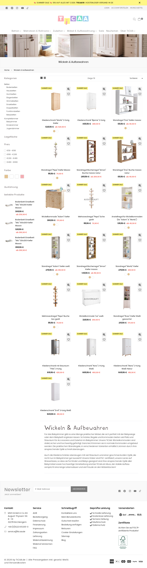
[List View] (44, 78)
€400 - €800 (12, 162)
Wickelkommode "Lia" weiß (91, 316)
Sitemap (65, 536)
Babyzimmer (11, 122)
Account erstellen (119, 8)
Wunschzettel (136, 8)
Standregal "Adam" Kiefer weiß (56, 266)
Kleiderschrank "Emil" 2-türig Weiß (55, 410)
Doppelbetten (12, 108)
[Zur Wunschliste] (68, 94)
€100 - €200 (12, 154)
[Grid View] (41, 78)
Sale (101, 31)
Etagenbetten (12, 97)
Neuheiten (112, 31)
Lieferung (37, 536)
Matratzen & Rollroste (37, 31)
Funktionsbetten (13, 111)
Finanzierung (39, 525)
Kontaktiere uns (69, 513)
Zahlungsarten (40, 533)
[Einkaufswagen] (139, 19)
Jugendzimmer (12, 128)
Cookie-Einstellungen (71, 533)
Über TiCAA (127, 31)
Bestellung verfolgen (71, 525)
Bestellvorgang (40, 517)
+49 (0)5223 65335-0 (18, 527)
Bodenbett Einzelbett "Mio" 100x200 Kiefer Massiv (24, 223)
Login (106, 8)
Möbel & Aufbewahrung (81, 31)
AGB (35, 513)
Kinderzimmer (12, 125)
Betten (16, 31)
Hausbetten (11, 91)
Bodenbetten (11, 87)
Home (6, 70)
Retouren (65, 529)
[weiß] (11, 176)
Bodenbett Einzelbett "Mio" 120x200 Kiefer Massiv (24, 241)
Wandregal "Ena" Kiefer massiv (127, 120)
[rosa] (22, 176)
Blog (63, 540)
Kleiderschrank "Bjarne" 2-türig (91, 120)
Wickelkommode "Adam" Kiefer (56, 217)
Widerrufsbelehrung (43, 540)
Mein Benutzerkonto (71, 517)
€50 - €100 (11, 150)
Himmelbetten (12, 101)
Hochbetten (11, 94)
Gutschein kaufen (70, 521)
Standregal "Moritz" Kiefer (127, 266)
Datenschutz (39, 521)
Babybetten (11, 115)
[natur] (6, 176)
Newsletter (17, 491)
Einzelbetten (11, 104)
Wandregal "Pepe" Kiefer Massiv (55, 170)
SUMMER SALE (46, 88)
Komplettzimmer (11, 118)
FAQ (35, 548)
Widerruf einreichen (42, 544)
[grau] (17, 176)
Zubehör (58, 31)
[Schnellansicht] (68, 89)
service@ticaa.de (16, 532)
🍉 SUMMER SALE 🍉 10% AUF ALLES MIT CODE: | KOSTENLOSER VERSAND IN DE (73, 3)
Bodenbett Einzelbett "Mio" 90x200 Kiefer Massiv (24, 205)
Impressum (38, 529)
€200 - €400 (12, 158)
